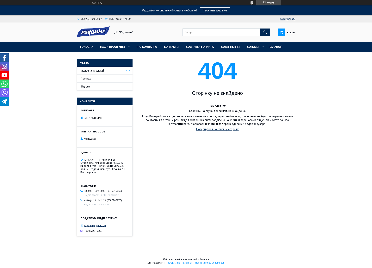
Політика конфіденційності (210, 262)
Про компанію (146, 46)
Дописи (253, 46)
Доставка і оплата (200, 46)
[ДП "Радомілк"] (93, 36)
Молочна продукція (93, 70)
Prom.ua (204, 259)
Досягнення (230, 46)
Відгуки (85, 86)
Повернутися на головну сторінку (217, 129)
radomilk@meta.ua (95, 225)
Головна (86, 46)
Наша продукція (112, 46)
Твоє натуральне (215, 10)
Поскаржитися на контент (179, 262)
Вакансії (276, 46)
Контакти (171, 46)
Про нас (86, 78)
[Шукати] (265, 32)
